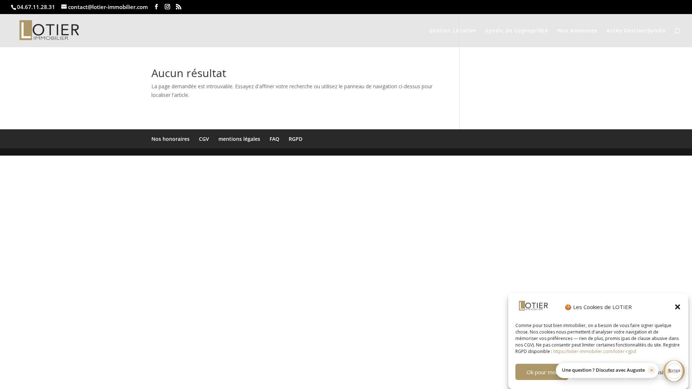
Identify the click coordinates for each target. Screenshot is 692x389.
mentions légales (239, 138)
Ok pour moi (542, 372)
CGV (204, 138)
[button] (677, 306)
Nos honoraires (170, 138)
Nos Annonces (577, 31)
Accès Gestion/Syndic (636, 31)
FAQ (274, 138)
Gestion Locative (452, 31)
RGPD (295, 138)
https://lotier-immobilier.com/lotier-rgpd (594, 351)
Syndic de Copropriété (516, 31)
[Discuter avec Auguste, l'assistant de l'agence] (674, 371)
